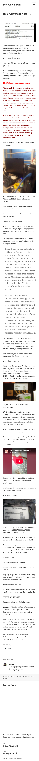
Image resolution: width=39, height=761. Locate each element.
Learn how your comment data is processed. (19, 737)
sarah (20, 676)
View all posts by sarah (16, 670)
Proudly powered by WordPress (12, 758)
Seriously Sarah (12, 4)
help (6, 678)
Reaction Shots (29, 676)
